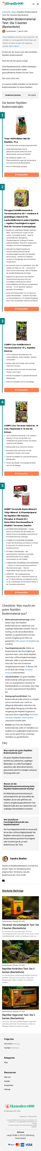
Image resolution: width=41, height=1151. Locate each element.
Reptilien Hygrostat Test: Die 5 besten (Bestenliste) (18, 1017)
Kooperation (8, 1085)
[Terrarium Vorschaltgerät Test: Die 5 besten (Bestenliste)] (20, 918)
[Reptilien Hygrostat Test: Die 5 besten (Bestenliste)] (20, 1008)
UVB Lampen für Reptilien (25, 641)
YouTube (7, 1048)
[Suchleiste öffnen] (33, 4)
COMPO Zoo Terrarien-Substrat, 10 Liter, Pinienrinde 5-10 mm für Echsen (21, 428)
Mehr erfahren (14, 46)
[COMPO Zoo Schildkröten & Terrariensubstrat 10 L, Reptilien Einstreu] (21, 330)
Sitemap (7, 1089)
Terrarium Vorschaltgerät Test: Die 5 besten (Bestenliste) (20, 926)
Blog (14, 12)
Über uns (7, 1077)
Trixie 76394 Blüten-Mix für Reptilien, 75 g (17, 140)
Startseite (6, 12)
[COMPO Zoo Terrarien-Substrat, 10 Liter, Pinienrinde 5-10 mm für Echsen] (21, 411)
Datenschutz (32, 1116)
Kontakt (7, 1081)
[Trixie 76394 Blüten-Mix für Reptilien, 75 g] (21, 124)
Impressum (23, 1116)
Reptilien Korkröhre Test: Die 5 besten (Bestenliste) (18, 970)
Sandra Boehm (18, 858)
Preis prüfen (22, 175)
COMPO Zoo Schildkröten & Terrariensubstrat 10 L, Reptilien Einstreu (19, 347)
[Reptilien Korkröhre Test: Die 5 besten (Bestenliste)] (20, 962)
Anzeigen (32, 95)
